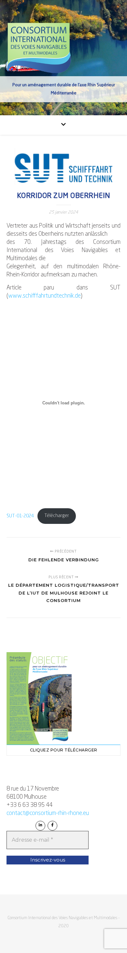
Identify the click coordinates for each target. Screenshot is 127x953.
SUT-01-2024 (20, 515)
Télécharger (56, 515)
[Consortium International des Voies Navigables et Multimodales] (39, 48)
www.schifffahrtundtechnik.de (44, 296)
